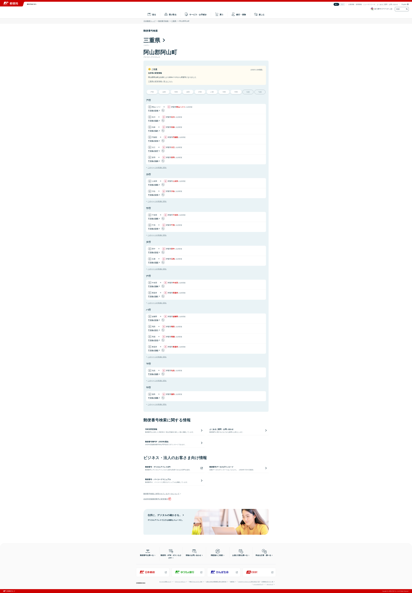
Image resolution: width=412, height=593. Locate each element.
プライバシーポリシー (180, 581)
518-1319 (154, 228)
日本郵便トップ (150, 21)
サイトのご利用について (165, 581)
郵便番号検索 (163, 21)
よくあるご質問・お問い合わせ (387, 4)
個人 (336, 4)
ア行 (152, 92)
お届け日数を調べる (240, 555)
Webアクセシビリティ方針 (195, 581)
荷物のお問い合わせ (193, 555)
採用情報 (359, 4)
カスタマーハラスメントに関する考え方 (248, 581)
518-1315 (154, 194)
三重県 (173, 21)
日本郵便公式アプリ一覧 (267, 581)
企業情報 (351, 4)
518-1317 (154, 151)
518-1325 (154, 374)
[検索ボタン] (407, 9)
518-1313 (154, 340)
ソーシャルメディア (258, 584)
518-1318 (154, 320)
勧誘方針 (232, 581)
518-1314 (154, 140)
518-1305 (154, 218)
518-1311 (154, 330)
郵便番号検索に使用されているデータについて (161, 493)
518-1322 (154, 262)
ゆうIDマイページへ (382, 9)
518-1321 (154, 130)
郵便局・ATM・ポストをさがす (171, 556)
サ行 (176, 92)
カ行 (164, 92)
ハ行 (212, 92)
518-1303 (154, 184)
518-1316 (154, 110)
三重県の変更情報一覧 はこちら (160, 81)
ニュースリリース (369, 4)
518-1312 (154, 252)
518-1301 (154, 296)
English (404, 4)
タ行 (188, 92)
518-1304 (154, 286)
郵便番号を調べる (147, 555)
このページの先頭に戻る (157, 167)
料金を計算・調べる (263, 555)
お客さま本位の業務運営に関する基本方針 (216, 581)
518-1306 (154, 397)
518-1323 (154, 120)
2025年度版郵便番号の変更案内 (155, 499)
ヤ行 (236, 92)
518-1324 (154, 161)
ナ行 (200, 92)
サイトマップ (270, 584)
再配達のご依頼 (217, 555)
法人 (342, 4)
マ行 (224, 92)
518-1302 (154, 350)
